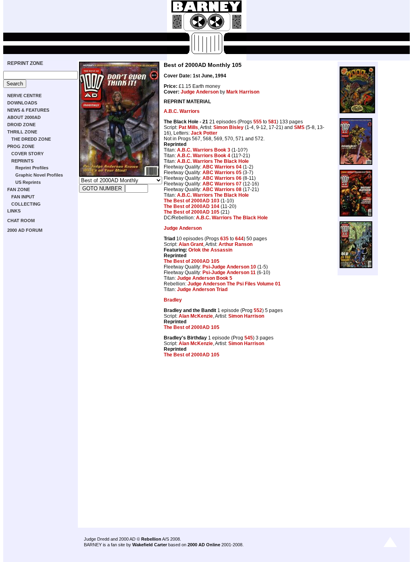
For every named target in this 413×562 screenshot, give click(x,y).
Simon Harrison (246, 316)
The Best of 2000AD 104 (191, 206)
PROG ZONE (20, 146)
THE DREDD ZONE (31, 139)
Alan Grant (191, 244)
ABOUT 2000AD (24, 117)
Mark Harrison (242, 92)
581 (272, 122)
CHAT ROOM (21, 220)
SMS (299, 127)
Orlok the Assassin (210, 250)
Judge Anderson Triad (202, 289)
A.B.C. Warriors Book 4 (203, 155)
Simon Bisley (228, 127)
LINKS (14, 210)
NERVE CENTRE (24, 95)
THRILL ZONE (22, 131)
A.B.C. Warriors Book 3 (203, 150)
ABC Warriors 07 (222, 184)
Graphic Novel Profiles (39, 175)
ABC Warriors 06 (222, 178)
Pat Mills (188, 127)
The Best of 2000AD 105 (191, 212)
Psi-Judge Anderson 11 (229, 272)
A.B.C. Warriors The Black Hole (213, 161)
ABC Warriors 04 (222, 167)
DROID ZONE (21, 124)
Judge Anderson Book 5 (204, 278)
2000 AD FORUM (24, 230)
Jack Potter (204, 133)
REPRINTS (22, 160)
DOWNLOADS (22, 102)
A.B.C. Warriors (182, 111)
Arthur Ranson (235, 244)
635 (224, 238)
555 (257, 122)
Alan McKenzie (196, 316)
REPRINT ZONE (25, 63)
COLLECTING (26, 204)
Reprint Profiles (31, 167)
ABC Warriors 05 (222, 172)
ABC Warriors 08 (222, 189)
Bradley (173, 300)
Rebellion (151, 539)
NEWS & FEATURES (28, 110)
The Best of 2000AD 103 (191, 201)
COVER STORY (27, 153)
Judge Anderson (200, 92)
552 (258, 310)
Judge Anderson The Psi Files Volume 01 (234, 284)
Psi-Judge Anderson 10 (229, 267)
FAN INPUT (23, 196)
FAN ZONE (18, 189)
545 (248, 338)
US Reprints (28, 182)
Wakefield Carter (149, 544)
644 (239, 238)
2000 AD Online (204, 544)
